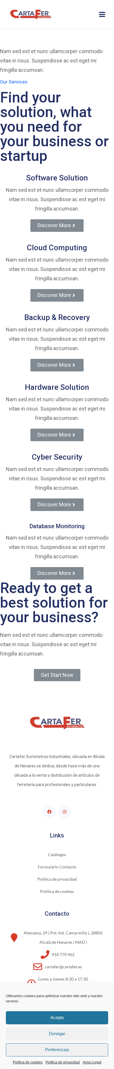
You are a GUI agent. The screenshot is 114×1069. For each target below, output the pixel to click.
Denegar (57, 1033)
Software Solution (57, 177)
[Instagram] (64, 812)
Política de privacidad (63, 1062)
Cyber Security (57, 457)
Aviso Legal (92, 1062)
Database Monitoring (57, 526)
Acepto (57, 1017)
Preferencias (57, 1049)
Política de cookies (28, 1062)
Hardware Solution (57, 387)
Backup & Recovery (57, 317)
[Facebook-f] (49, 812)
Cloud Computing (57, 247)
